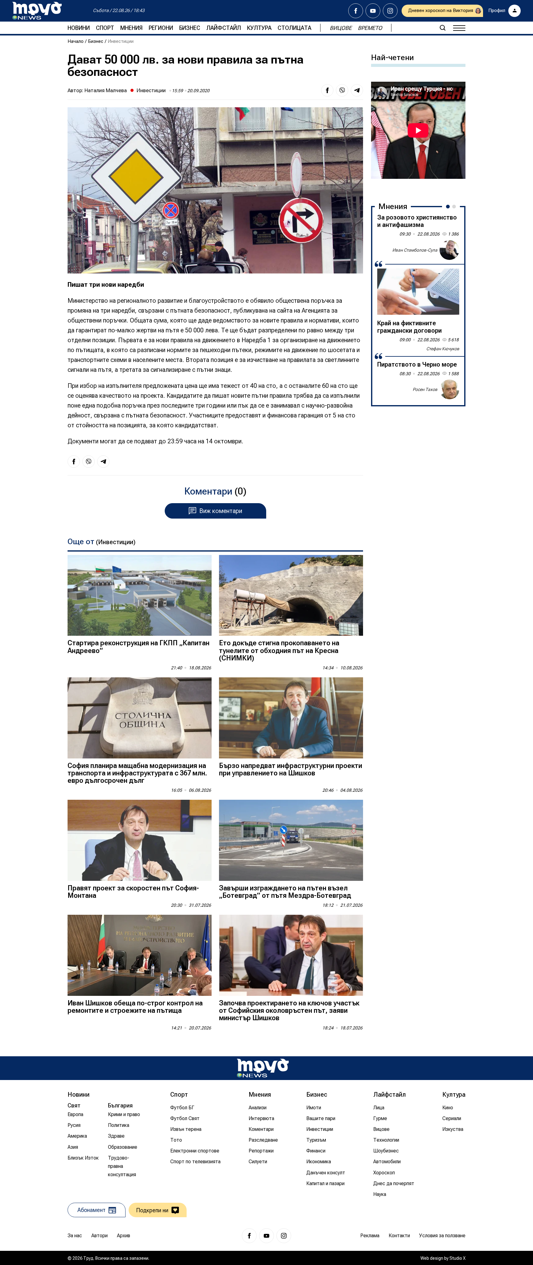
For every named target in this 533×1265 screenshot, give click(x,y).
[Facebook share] (327, 90)
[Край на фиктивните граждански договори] (418, 292)
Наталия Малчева (106, 90)
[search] (443, 28)
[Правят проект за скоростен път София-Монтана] (140, 840)
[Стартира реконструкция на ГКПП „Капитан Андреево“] (140, 595)
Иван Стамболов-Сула (414, 249)
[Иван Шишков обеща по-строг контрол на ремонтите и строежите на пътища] (140, 955)
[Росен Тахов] (449, 389)
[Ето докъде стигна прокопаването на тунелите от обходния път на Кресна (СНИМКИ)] (291, 595)
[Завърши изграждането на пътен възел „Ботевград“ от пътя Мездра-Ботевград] (291, 840)
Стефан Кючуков (442, 348)
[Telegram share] (357, 90)
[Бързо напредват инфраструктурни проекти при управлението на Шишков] (291, 717)
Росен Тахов (425, 389)
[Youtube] (373, 10)
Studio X (457, 1258)
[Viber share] (342, 90)
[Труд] (263, 1068)
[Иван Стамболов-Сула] (449, 250)
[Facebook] (355, 10)
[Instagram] (390, 10)
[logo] (37, 11)
